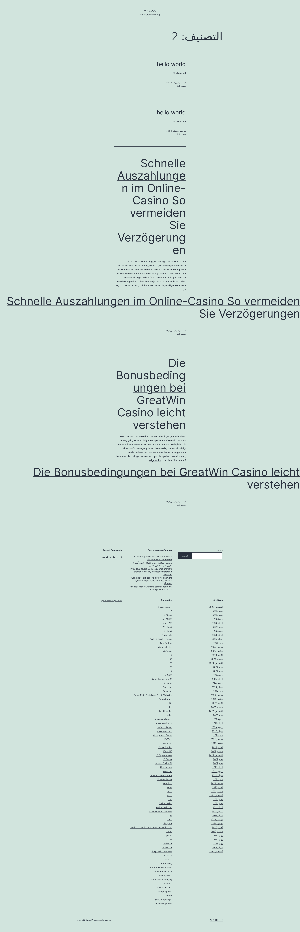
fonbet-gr (167, 743)
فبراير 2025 (217, 639)
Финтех (168, 895)
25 (171, 667)
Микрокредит (165, 891)
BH (170, 703)
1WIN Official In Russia (161, 639)
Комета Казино (164, 887)
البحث (220, 550)
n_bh (169, 791)
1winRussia (166, 651)
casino (169, 715)
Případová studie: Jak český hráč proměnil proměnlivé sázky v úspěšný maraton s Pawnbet (151, 572)
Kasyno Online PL (163, 763)
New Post (167, 783)
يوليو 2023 (218, 715)
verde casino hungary (161, 879)
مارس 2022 (217, 771)
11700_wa (167, 623)
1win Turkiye (166, 643)
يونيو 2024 (218, 671)
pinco (169, 819)
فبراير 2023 (217, 731)
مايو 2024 (218, 675)
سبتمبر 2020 (217, 831)
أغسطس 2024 (216, 663)
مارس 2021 (217, 811)
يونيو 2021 (218, 803)
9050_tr (168, 675)
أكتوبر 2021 (217, 787)
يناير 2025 (218, 643)
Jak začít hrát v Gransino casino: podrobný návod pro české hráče (150, 588)
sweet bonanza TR (163, 871)
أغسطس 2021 (216, 795)
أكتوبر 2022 (217, 747)
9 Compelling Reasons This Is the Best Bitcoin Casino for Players (153, 557)
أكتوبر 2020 (217, 827)
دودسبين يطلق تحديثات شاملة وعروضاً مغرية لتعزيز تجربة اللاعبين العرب (152, 564)
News (169, 787)
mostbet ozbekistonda (161, 775)
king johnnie (166, 767)
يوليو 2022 (218, 759)
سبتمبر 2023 (217, 707)
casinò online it (164, 731)
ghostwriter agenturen (111, 600)
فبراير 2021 (217, 815)
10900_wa (167, 619)
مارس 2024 (217, 683)
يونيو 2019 (218, 843)
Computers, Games (162, 735)
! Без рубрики (165, 607)
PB (171, 815)
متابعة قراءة (155, 460)
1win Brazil (167, 631)
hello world (171, 64)
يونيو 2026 (218, 615)
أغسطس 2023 (216, 711)
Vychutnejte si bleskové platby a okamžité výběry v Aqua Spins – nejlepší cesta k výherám (151, 581)
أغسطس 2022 (216, 755)
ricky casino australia (162, 851)
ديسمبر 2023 (217, 695)
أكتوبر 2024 (217, 655)
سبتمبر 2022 (217, 751)
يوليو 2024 (218, 667)
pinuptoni (167, 823)
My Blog (150, 10)
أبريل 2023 (217, 723)
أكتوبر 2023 (217, 703)
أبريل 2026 (217, 623)
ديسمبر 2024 (216, 647)
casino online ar (164, 727)
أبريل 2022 (217, 767)
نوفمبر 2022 (217, 743)
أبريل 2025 (217, 635)
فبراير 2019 (217, 847)
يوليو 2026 (218, 611)
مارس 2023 (217, 727)
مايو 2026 (218, 619)
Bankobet (167, 687)
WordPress (91, 920)
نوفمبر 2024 (217, 651)
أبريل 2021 (218, 807)
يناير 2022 (218, 779)
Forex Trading (165, 747)
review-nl (167, 843)
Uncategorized (165, 875)
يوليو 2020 (218, 835)
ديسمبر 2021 (217, 783)
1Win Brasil (167, 627)
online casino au (164, 807)
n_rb (170, 799)
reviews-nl (167, 847)
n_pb (169, 795)
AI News (168, 683)
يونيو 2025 (218, 627)
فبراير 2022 (217, 775)
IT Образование (164, 755)
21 (171, 659)
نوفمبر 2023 (217, 699)
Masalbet (167, 771)
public (169, 835)
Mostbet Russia (164, 779)
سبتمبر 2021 (217, 791)
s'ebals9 (168, 855)
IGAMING (167, 751)
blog (170, 707)
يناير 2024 (218, 691)
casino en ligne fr (163, 719)
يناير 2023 (218, 735)
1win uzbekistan (164, 647)
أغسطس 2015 (216, 851)
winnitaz (168, 883)
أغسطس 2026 (216, 607)
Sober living (166, 863)
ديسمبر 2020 (217, 819)
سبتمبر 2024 (217, 659)
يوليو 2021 (218, 799)
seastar (168, 859)
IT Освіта (167, 759)
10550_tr (168, 615)
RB (170, 839)
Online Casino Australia (160, 811)
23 (171, 663)
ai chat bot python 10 (161, 679)
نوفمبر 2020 (217, 823)
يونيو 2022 (218, 763)
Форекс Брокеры (163, 899)
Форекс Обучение (163, 903)
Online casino (165, 803)
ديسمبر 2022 (217, 739)
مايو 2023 (218, 719)
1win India (167, 635)
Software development (161, 867)
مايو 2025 (218, 631)
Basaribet (167, 691)
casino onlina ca (164, 723)
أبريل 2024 (217, 679)
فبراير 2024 (217, 687)
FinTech (168, 739)
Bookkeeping (165, 711)
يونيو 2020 (218, 839)
